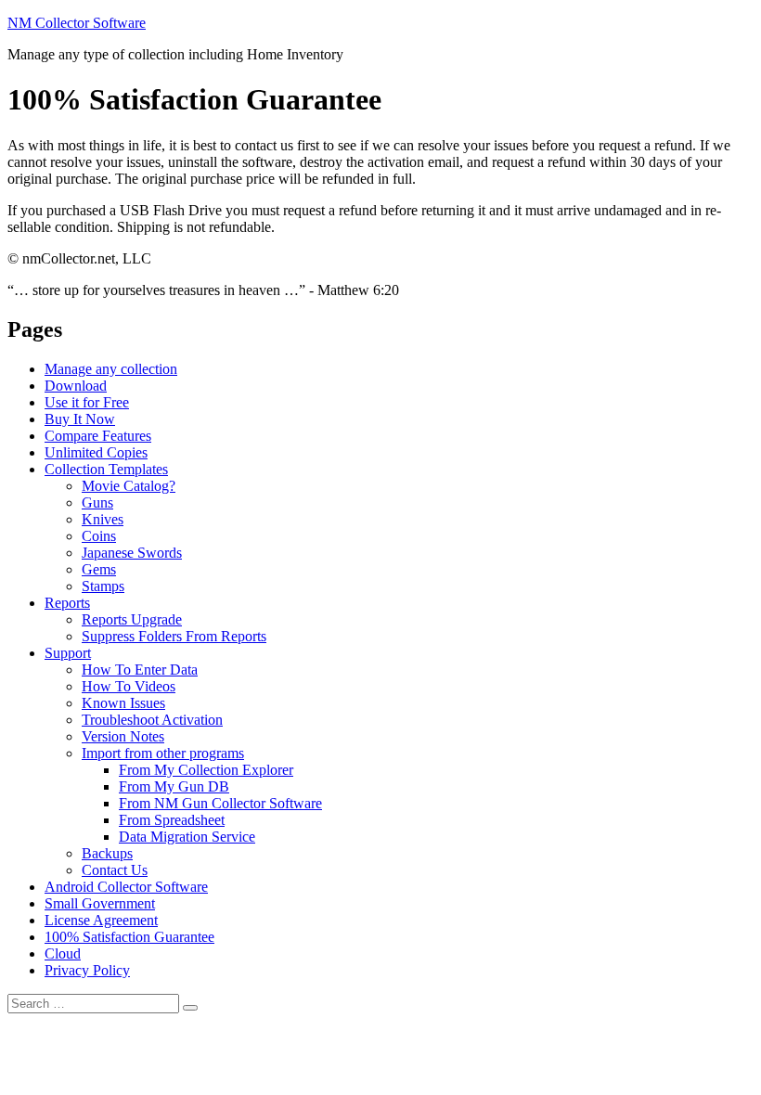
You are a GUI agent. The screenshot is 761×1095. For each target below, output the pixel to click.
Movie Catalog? (128, 486)
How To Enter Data (140, 669)
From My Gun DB (174, 786)
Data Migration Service (187, 836)
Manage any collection (111, 369)
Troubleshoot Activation (152, 720)
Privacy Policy (87, 970)
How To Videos (128, 686)
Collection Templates (106, 469)
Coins (99, 536)
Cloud (63, 953)
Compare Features (98, 436)
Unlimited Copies (96, 452)
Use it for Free (87, 402)
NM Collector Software (76, 23)
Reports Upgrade (132, 619)
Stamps (103, 586)
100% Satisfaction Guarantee (129, 937)
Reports (67, 603)
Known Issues (123, 703)
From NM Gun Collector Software (220, 803)
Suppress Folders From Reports (174, 636)
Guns (97, 502)
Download (76, 385)
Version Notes (123, 736)
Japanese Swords (132, 552)
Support (68, 653)
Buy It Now (80, 419)
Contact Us (115, 870)
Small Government (100, 903)
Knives (102, 519)
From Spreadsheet (172, 820)
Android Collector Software (126, 887)
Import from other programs (163, 753)
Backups (107, 853)
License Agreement (101, 920)
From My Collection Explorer (206, 770)
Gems (99, 569)
